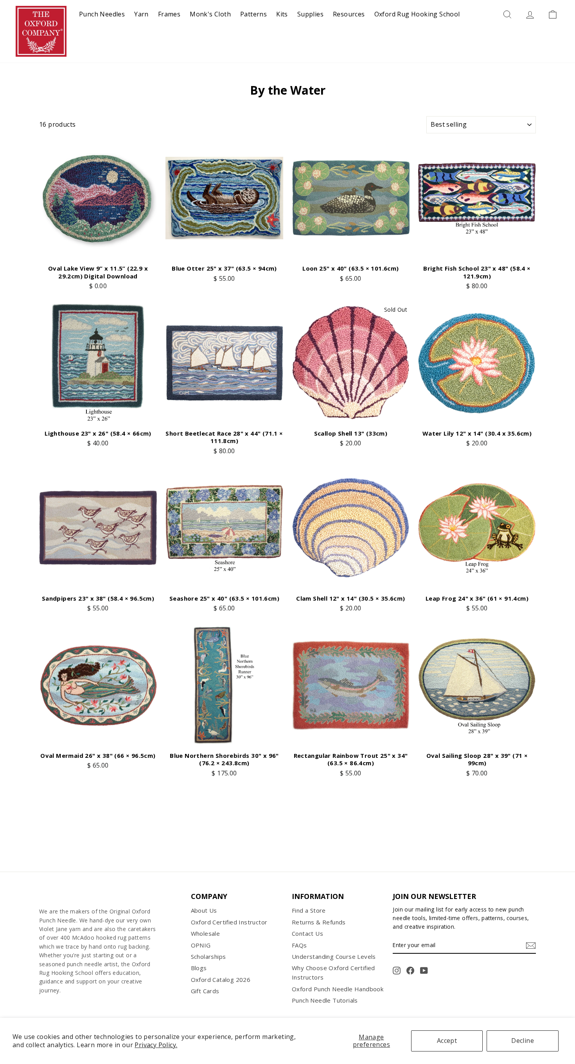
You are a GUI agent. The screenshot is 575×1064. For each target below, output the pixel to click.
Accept (447, 1040)
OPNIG (201, 945)
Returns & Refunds (319, 922)
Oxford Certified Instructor (229, 922)
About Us (204, 910)
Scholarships (208, 956)
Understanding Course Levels (334, 956)
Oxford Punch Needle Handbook (337, 989)
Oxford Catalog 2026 (221, 979)
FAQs (299, 945)
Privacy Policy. (156, 1045)
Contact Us (307, 933)
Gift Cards (205, 991)
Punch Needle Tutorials (325, 1000)
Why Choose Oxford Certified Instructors (333, 972)
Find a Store (309, 910)
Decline (522, 1040)
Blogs (199, 968)
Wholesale (205, 933)
